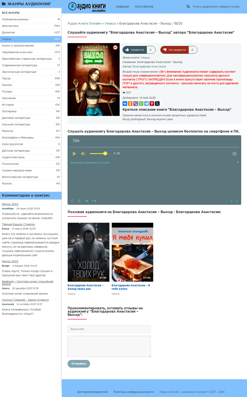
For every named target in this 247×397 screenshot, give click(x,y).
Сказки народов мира (17, 170)
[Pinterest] (152, 103)
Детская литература (16, 151)
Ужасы (6, 39)
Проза (6, 78)
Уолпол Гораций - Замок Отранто (25, 300)
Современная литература (19, 65)
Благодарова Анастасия (149, 66)
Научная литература (16, 124)
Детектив (8, 32)
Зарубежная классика (17, 52)
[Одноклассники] (130, 103)
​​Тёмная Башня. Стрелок (18, 224)
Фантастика (10, 26)
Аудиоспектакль (13, 157)
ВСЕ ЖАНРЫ (11, 13)
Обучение (9, 98)
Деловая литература (16, 118)
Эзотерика (9, 111)
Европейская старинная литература (27, 59)
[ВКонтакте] (125, 103)
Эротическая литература (19, 72)
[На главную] (87, 7)
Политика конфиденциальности (133, 392)
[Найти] (188, 7)
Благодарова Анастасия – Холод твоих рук (85, 287)
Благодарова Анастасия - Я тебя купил (131, 287)
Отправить (78, 364)
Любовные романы (15, 19)
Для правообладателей (92, 392)
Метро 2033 (10, 204)
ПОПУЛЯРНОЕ (144, 7)
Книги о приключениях (18, 46)
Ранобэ (7, 85)
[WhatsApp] (141, 103)
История (8, 105)
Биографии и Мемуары (18, 138)
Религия (7, 131)
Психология (10, 164)
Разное (7, 184)
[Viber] (135, 103)
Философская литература (20, 177)
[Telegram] (146, 103)
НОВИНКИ (122, 7)
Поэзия (7, 92)
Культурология (12, 144)
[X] (157, 103)
